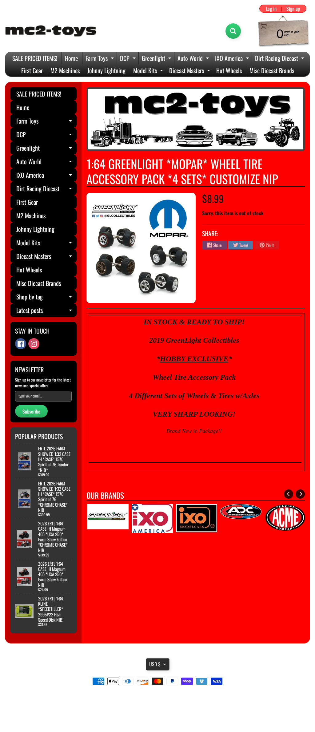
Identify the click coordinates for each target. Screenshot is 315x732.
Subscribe (31, 411)
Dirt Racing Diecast (280, 58)
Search (157, 698)
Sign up (293, 8)
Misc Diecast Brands (271, 70)
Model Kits (149, 71)
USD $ (155, 664)
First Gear (32, 70)
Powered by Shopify (157, 719)
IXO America (232, 58)
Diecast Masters (190, 71)
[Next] (300, 494)
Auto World (193, 58)
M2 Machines (65, 70)
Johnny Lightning (106, 70)
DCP (128, 58)
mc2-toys (156, 714)
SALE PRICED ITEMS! (34, 58)
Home (71, 58)
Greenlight (157, 58)
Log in (271, 8)
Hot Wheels (229, 70)
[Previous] (288, 494)
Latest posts (46, 311)
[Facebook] (20, 343)
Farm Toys (100, 58)
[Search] (233, 31)
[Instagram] (33, 343)
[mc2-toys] (51, 31)
